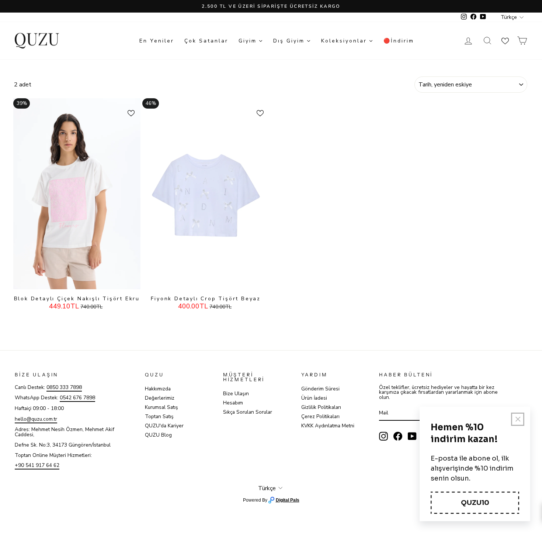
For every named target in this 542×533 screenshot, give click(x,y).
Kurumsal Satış (161, 407)
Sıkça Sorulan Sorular (247, 412)
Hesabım (233, 402)
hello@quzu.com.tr (36, 419)
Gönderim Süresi (320, 388)
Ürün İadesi (314, 398)
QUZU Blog (158, 434)
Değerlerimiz (159, 398)
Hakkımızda (158, 388)
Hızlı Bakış (76, 282)
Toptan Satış (159, 416)
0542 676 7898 (77, 397)
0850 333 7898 (64, 387)
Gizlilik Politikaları (321, 407)
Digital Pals (287, 500)
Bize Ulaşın (236, 393)
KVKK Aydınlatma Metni (327, 425)
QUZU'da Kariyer (164, 425)
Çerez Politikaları (320, 416)
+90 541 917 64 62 (37, 465)
